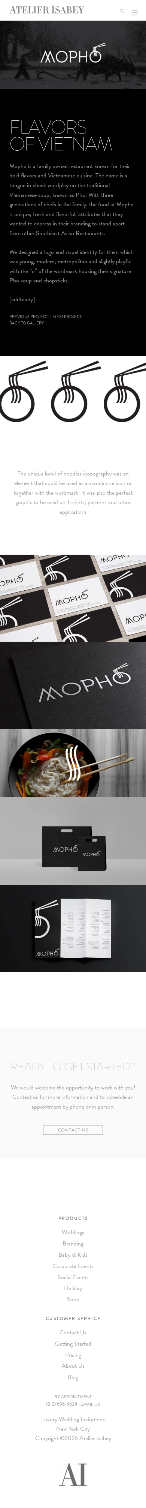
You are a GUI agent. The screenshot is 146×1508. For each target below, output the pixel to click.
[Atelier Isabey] (46, 9)
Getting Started (73, 1343)
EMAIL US (90, 1404)
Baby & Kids (73, 1254)
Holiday (73, 1288)
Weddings (73, 1232)
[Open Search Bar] (123, 10)
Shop (73, 1299)
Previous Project (28, 317)
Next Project (67, 317)
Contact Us (73, 1130)
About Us (73, 1365)
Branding (73, 1243)
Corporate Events (73, 1266)
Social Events (73, 1277)
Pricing (73, 1354)
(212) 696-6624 (61, 1404)
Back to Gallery (26, 323)
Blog (73, 1377)
